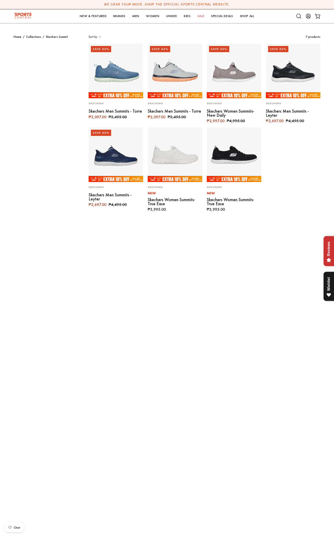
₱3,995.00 (157, 209)
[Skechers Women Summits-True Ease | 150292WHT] (175, 154)
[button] (93, 16)
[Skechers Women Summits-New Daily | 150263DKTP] (234, 71)
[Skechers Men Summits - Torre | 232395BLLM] (116, 71)
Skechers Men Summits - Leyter (287, 113)
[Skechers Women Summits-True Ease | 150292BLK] (234, 154)
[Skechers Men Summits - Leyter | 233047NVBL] (116, 154)
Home (17, 36)
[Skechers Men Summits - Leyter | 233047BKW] (293, 71)
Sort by (93, 37)
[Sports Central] (24, 16)
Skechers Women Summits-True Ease (171, 202)
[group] (167, 4)
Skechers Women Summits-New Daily (230, 113)
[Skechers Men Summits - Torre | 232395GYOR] (175, 71)
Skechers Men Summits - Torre (115, 111)
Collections (33, 36)
